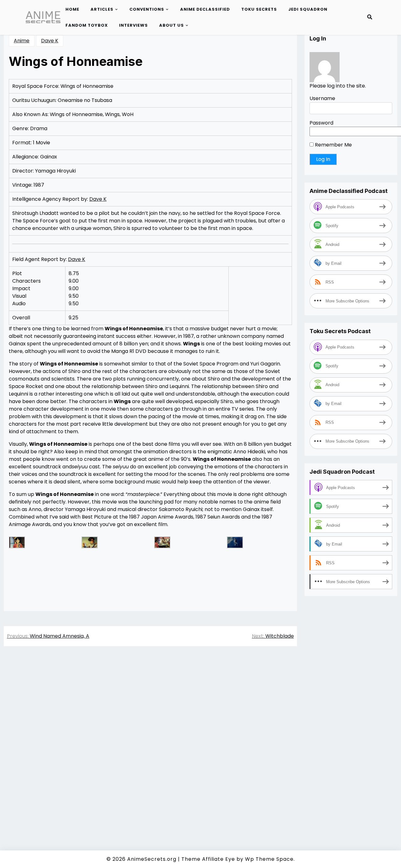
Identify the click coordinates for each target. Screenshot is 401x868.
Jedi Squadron (307, 9)
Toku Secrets (259, 9)
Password (321, 122)
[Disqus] (150, 739)
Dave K (49, 40)
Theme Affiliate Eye (208, 859)
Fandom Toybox (86, 25)
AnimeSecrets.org (151, 859)
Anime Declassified (205, 9)
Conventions (146, 9)
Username (322, 98)
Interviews (133, 25)
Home (72, 9)
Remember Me (333, 144)
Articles (102, 9)
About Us (171, 25)
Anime (21, 40)
